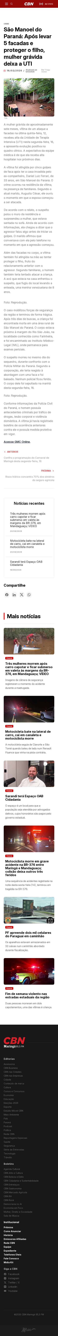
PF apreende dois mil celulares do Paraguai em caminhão (28, 934)
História (8, 1235)
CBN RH (8, 1196)
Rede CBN (9, 1134)
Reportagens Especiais (15, 1138)
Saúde (7, 1141)
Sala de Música (11, 1215)
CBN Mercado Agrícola (15, 1192)
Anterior (12, 451)
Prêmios (8, 1227)
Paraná (9, 658)
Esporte (8, 1107)
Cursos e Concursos (14, 1091)
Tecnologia (9, 1153)
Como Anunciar (12, 1231)
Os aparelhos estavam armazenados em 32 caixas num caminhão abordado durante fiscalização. (27, 946)
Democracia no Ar (13, 1204)
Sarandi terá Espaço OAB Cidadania (26, 563)
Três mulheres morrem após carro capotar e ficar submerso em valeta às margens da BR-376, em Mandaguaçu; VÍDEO (27, 520)
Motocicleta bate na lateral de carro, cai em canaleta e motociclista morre (27, 544)
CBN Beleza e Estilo (14, 1176)
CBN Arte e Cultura (13, 1173)
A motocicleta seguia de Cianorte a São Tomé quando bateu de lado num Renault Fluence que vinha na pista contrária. (28, 748)
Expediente (10, 1250)
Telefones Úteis (12, 1254)
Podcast (8, 1126)
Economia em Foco (13, 1208)
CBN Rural (9, 1200)
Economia (9, 1095)
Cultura (7, 1087)
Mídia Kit (8, 1262)
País (6, 1118)
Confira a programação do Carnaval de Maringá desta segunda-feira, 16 (26, 459)
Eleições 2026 (11, 1103)
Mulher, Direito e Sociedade (18, 1211)
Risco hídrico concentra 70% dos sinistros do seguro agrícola (29, 478)
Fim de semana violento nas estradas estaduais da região (27, 995)
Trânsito (8, 1157)
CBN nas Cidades (12, 1072)
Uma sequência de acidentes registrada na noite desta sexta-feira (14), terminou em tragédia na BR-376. (28, 885)
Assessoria (9, 1064)
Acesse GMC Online (17, 441)
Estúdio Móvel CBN (13, 1110)
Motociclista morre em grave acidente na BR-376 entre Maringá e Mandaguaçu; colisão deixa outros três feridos (27, 868)
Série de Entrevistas (14, 1149)
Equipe (7, 1246)
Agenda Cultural (12, 1169)
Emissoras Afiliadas (15, 1239)
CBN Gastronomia (12, 1188)
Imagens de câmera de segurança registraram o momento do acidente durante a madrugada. (25, 683)
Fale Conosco (11, 1258)
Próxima (46, 470)
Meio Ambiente (11, 1114)
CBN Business (11, 1068)
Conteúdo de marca (14, 1083)
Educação (9, 1099)
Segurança (9, 1145)
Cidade (7, 1079)
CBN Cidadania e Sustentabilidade (21, 1180)
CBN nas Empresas (13, 1075)
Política (7, 1130)
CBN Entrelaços (11, 1184)
